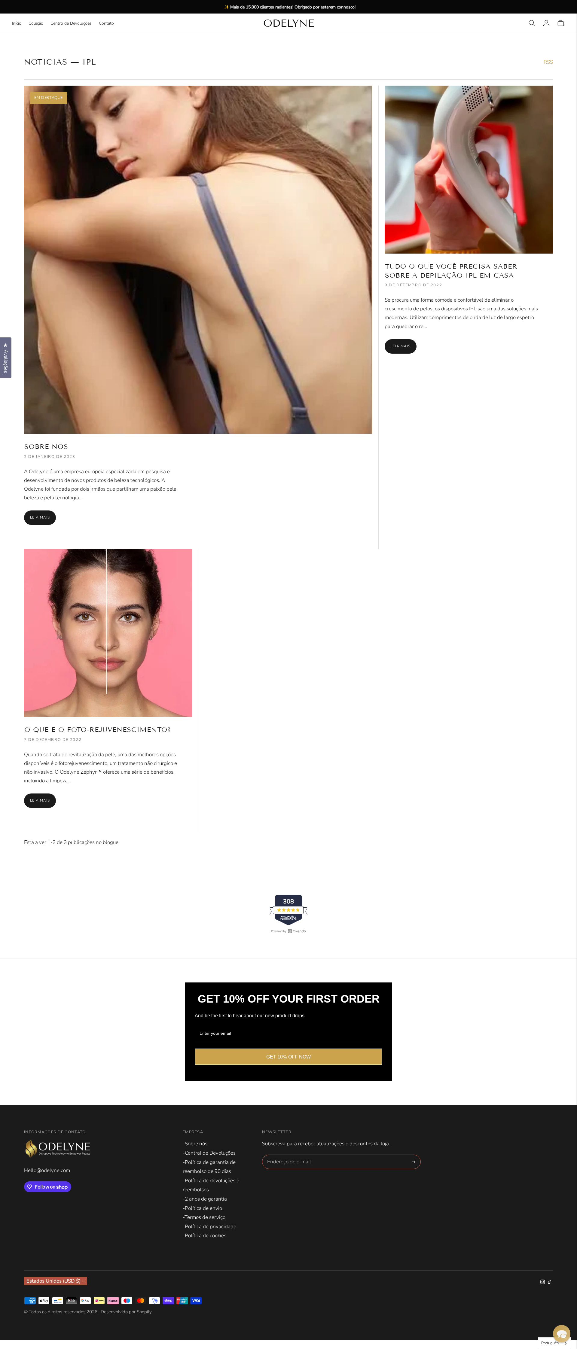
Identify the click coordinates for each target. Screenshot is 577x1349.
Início (16, 23)
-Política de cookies (204, 1235)
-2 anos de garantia (205, 1198)
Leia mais (40, 517)
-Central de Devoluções (209, 1153)
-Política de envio (202, 1208)
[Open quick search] (532, 23)
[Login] (546, 23)
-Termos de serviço (204, 1217)
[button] (561, 1333)
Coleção (36, 23)
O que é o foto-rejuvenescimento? (97, 730)
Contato (106, 23)
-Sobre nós (195, 1143)
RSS (548, 62)
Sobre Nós (46, 447)
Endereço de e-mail (287, 1156)
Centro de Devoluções (71, 23)
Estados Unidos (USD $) (53, 1280)
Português (550, 1343)
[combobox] (554, 1343)
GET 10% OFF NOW (288, 1056)
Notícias (45, 62)
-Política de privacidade (209, 1226)
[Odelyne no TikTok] (549, 1282)
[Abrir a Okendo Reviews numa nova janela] (288, 931)
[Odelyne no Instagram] (542, 1282)
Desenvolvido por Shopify (126, 1312)
